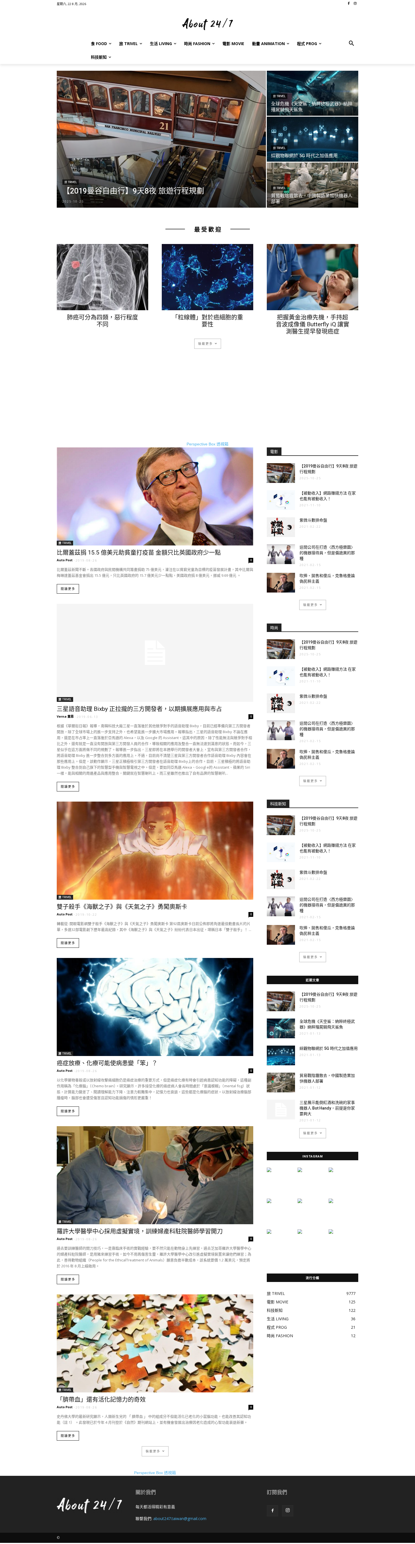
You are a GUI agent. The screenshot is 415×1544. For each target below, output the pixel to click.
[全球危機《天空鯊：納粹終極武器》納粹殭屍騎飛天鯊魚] (312, 93)
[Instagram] (287, 1510)
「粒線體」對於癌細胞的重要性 (207, 321)
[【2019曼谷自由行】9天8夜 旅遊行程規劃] (161, 139)
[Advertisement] (207, 401)
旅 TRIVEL (70, 182)
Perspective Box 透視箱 (207, 444)
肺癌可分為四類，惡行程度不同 (102, 321)
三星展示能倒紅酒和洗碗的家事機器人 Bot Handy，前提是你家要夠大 (327, 1108)
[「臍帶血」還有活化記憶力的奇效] (155, 1343)
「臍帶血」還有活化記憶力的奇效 (101, 1399)
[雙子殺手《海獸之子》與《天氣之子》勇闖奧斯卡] (155, 851)
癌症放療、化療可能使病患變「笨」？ (107, 1063)
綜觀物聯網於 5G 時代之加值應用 (329, 1048)
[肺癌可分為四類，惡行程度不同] (102, 277)
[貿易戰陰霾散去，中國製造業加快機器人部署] (312, 185)
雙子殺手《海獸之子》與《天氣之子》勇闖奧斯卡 (122, 906)
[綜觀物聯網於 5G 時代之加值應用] (312, 139)
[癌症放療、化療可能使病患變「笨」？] (155, 1007)
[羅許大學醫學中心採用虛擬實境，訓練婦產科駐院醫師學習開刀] (155, 1175)
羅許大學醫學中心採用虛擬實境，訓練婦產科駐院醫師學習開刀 (140, 1231)
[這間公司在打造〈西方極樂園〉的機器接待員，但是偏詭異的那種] (281, 554)
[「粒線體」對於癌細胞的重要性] (207, 277)
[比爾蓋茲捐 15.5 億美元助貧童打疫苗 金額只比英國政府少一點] (155, 496)
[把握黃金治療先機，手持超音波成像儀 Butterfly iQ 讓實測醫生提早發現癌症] (312, 277)
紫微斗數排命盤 (313, 520)
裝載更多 (205, 343)
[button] (351, 43)
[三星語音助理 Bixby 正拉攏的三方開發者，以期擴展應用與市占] (155, 653)
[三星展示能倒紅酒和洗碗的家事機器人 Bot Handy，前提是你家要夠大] (281, 1109)
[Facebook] (272, 1510)
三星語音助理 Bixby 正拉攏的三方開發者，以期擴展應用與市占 (139, 709)
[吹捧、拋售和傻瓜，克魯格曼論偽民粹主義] (281, 583)
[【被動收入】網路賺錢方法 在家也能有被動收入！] (281, 500)
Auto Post (65, 560)
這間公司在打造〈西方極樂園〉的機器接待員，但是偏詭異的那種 (327, 553)
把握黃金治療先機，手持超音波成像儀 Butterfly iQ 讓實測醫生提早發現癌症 (312, 324)
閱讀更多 (68, 589)
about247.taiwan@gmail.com (179, 1518)
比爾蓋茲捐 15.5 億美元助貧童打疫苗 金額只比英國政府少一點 (139, 552)
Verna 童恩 (65, 716)
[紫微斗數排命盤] (281, 527)
